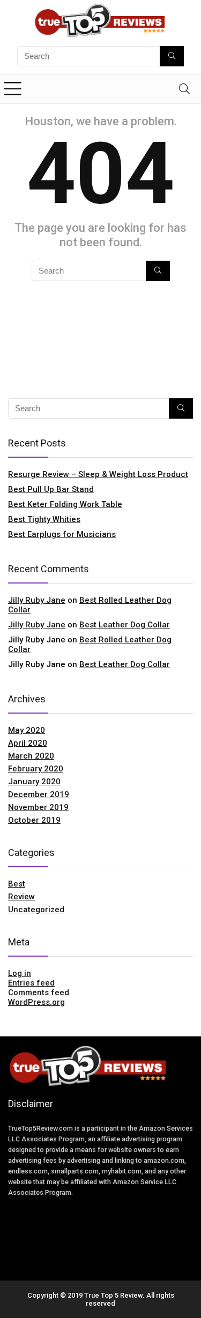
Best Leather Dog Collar (124, 625)
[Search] (184, 89)
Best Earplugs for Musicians (62, 534)
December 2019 (38, 794)
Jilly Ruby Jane (36, 600)
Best (16, 884)
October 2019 (34, 820)
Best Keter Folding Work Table (65, 504)
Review (21, 897)
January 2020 (34, 781)
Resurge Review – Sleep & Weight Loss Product (98, 474)
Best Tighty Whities (44, 519)
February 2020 (35, 769)
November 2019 (38, 807)
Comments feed (38, 992)
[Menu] (13, 89)
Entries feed (31, 983)
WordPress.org (36, 1002)
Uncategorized (36, 909)
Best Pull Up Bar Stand (51, 489)
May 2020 (26, 730)
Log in (19, 973)
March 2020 (31, 756)
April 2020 (27, 743)
